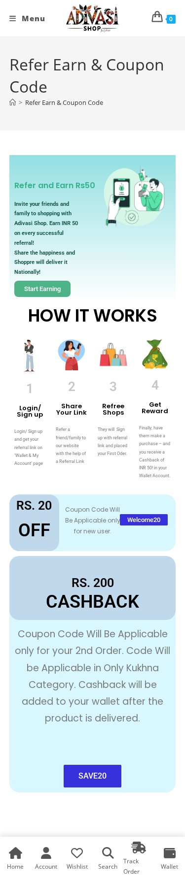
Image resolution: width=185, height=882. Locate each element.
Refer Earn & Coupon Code (64, 102)
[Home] (12, 102)
